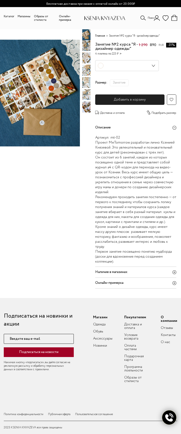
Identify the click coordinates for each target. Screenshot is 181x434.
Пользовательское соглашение (94, 414)
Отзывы (167, 328)
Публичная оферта (59, 414)
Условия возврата (131, 336)
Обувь (98, 331)
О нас (165, 342)
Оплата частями (130, 347)
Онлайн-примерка (65, 18)
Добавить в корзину (130, 99)
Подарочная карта (134, 358)
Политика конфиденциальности (23, 414)
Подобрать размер (164, 113)
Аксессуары (102, 338)
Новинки (100, 345)
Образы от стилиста (41, 18)
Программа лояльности (133, 368)
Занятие (119, 82)
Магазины (24, 16)
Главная (100, 36)
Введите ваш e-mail (25, 339)
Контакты (168, 335)
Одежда (99, 324)
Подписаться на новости (38, 352)
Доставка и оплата (112, 113)
